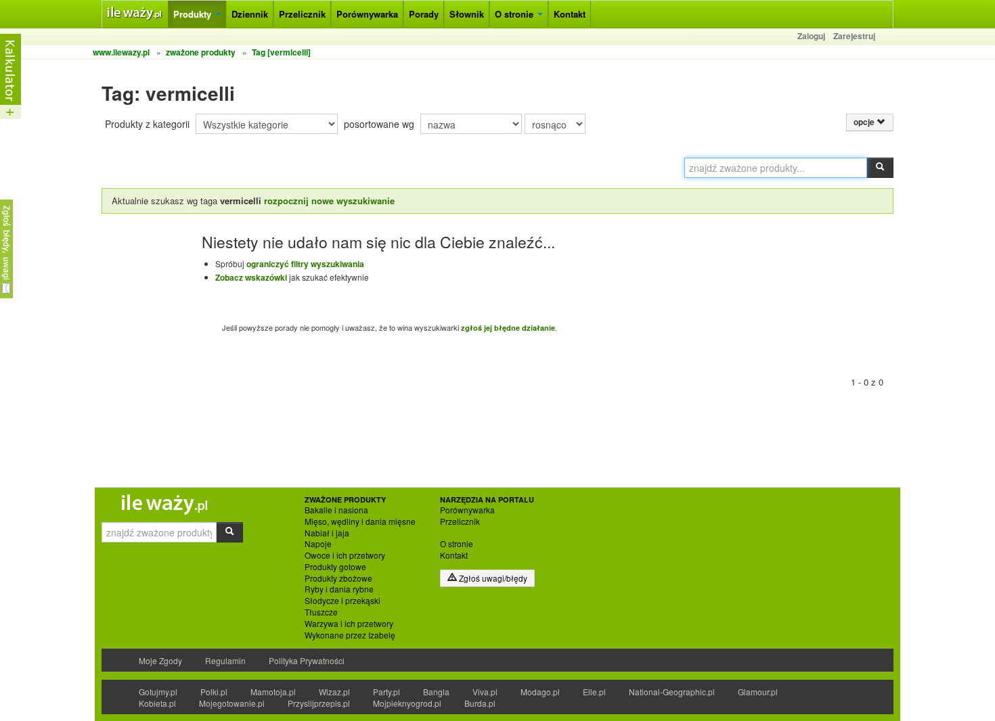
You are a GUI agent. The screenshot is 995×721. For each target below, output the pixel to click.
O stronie (515, 13)
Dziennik (249, 13)
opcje (865, 122)
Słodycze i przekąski (342, 600)
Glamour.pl (758, 691)
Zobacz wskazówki (251, 277)
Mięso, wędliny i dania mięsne (360, 521)
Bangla (436, 691)
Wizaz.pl (334, 691)
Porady (424, 13)
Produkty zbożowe (338, 578)
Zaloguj (811, 36)
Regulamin (225, 660)
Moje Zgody (160, 660)
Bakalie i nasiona (336, 510)
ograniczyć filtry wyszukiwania (305, 264)
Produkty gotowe (335, 566)
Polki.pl (213, 691)
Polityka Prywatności (307, 660)
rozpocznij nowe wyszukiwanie (329, 200)
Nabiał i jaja (327, 533)
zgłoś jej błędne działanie (508, 328)
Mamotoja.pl (273, 691)
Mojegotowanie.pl (232, 703)
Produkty (193, 13)
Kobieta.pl (157, 703)
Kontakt (569, 13)
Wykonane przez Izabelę (350, 635)
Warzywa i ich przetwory (349, 623)
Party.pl (386, 691)
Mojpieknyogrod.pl (407, 703)
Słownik (466, 13)
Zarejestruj (854, 36)
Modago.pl (540, 691)
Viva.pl (485, 691)
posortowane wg (379, 124)
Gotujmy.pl (158, 691)
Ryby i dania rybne (339, 589)
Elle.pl (594, 691)
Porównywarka (367, 13)
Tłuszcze (321, 612)
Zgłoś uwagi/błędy (492, 578)
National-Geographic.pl (672, 691)
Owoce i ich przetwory (345, 555)
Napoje (318, 543)
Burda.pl (479, 703)
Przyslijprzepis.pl (319, 703)
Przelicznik (302, 13)
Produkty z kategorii (147, 124)
